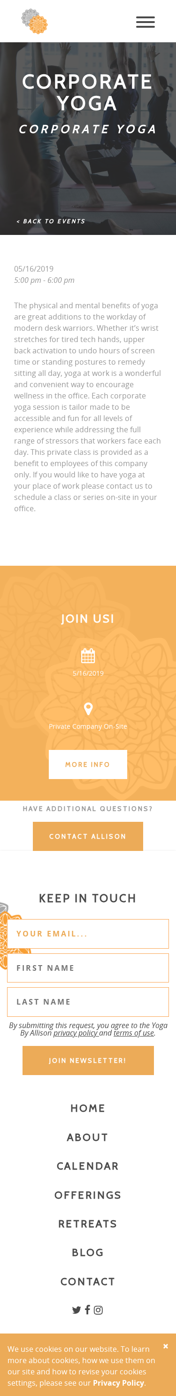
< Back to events (50, 221)
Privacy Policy (118, 1383)
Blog (88, 1252)
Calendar (88, 1166)
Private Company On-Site (88, 726)
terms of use (134, 1033)
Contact (88, 1281)
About (88, 1137)
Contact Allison (88, 836)
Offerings (88, 1195)
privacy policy (76, 1033)
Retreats (88, 1223)
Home (88, 1108)
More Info (88, 764)
